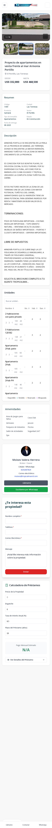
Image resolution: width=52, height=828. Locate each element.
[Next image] (45, 27)
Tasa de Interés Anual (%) (15, 616)
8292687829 (26, 470)
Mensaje (8, 549)
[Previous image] (6, 27)
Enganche (9, 604)
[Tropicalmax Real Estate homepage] (26, 5)
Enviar (26, 571)
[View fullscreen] (45, 36)
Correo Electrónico (13, 538)
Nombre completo (13, 516)
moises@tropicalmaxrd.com (26, 476)
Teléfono (9, 527)
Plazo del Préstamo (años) (16, 628)
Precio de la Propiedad (14, 592)
